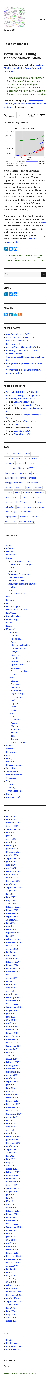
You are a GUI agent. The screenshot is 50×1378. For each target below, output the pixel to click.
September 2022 (13, 916)
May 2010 (10, 1240)
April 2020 (11, 955)
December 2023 (13, 878)
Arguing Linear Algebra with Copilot (23, 347)
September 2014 (13, 1081)
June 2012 (10, 1159)
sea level (21, 507)
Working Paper (18, 742)
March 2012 (11, 1169)
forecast (8, 487)
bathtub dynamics (23, 258)
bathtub (26, 454)
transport (23, 517)
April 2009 (11, 1279)
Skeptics (12, 590)
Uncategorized (13, 797)
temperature (25, 512)
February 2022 (12, 929)
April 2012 (11, 1165)
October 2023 (12, 884)
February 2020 (13, 962)
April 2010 (11, 1243)
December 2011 (13, 1178)
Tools (9, 781)
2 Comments (40, 260)
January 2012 (12, 1175)
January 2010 (12, 1253)
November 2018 (13, 1001)
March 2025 (11, 842)
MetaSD (9, 30)
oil (16, 502)
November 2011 (13, 1182)
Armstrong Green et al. (19, 561)
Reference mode (13, 765)
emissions (19, 260)
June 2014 (10, 1088)
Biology (14, 681)
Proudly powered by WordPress (24, 1374)
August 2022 (12, 920)
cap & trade (21, 463)
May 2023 (10, 900)
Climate (27, 255)
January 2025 (12, 849)
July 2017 (10, 1052)
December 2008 (13, 1292)
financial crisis (28, 260)
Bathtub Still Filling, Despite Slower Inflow (22, 56)
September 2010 (13, 1227)
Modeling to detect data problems (22, 350)
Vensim (34, 517)
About (16, 424)
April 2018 (11, 1023)
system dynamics (36, 507)
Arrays (14, 642)
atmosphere (10, 258)
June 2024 (10, 861)
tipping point (11, 517)
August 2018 (11, 1010)
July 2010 (10, 1233)
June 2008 (10, 1311)
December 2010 (13, 1217)
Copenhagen (11, 473)
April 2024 (11, 868)
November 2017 (13, 1039)
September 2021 (13, 933)
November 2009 (13, 1259)
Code (13, 716)
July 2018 (10, 1013)
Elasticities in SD (22, 431)
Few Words (11, 613)
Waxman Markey (26, 521)
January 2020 (12, 965)
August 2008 (12, 1305)
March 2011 (11, 1207)
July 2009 (10, 1269)
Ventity (11, 787)
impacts (12, 571)
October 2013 (12, 1110)
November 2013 (13, 1107)
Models (24, 497)
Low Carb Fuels (15, 577)
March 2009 (12, 1282)
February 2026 (12, 823)
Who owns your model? (17, 341)
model (16, 497)
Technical (13, 632)
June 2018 (10, 1017)
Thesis (14, 732)
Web (13, 674)
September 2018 (13, 1007)
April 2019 (11, 991)
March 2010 (11, 1246)
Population (16, 703)
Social (14, 710)
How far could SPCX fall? (17, 334)
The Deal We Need (16, 593)
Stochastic (16, 668)
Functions (15, 658)
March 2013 (11, 1133)
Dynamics (15, 687)
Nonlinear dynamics (20, 661)
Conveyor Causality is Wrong (27, 405)
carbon (33, 258)
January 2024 (12, 874)
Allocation (16, 639)
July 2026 (10, 816)
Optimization (17, 665)
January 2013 (12, 1140)
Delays (14, 652)
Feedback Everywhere (16, 610)
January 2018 (12, 1033)
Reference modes (14, 353)
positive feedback (36, 502)
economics (21, 478)
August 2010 (11, 1230)
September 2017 (13, 1046)
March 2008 (12, 1321)
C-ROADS (9, 463)
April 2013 (11, 1130)
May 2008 (10, 1314)
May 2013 (10, 1127)
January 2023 (12, 910)
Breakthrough (31, 458)
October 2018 (12, 1004)
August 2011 (11, 1191)
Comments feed (13, 1346)
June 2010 (10, 1237)
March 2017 (11, 1059)
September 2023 (13, 887)
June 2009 (10, 1272)
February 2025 (12, 845)
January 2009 (12, 1288)
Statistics (10, 768)
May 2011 (10, 1201)
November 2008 (13, 1295)
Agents (14, 635)
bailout (15, 454)
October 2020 (12, 946)
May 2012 (10, 1162)
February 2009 (13, 1285)
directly (42, 222)
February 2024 (12, 871)
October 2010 (12, 1224)
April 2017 (10, 1055)
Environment (17, 697)
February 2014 (12, 1098)
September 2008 (13, 1301)
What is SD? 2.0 (29, 421)
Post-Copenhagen (16, 580)
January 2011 (12, 1214)
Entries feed (11, 1343)
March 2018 (11, 1026)
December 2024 (13, 852)
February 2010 (12, 1250)
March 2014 (11, 1094)
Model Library (12, 629)
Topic (11, 677)
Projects (10, 762)
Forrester (19, 487)
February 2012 (12, 1172)
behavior (10, 551)
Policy (22, 502)
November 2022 (13, 913)
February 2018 (12, 1030)
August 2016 (11, 1075)
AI (7, 542)
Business (10, 555)
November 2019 (13, 971)
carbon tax (10, 468)
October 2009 (12, 1262)
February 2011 (12, 1211)
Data (8, 597)
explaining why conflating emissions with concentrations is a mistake (25, 103)
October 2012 (12, 1146)
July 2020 (10, 952)
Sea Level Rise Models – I (25, 402)
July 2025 (10, 832)
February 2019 (12, 997)
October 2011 (12, 1185)
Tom (5, 255)
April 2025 (11, 839)
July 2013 (10, 1120)
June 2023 (10, 897)
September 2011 (13, 1188)
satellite (33, 239)
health (17, 492)
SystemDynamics (37, 255)
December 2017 (13, 1036)
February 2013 (12, 1136)
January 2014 (12, 1101)
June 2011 (10, 1198)
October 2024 (12, 855)
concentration (9, 260)
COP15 (30, 468)
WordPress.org (13, 1349)
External (15, 720)
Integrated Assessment (34, 492)
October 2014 (12, 1078)
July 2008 (10, 1308)
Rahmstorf (10, 507)
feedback (18, 483)
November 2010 (13, 1220)
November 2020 (13, 942)
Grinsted (38, 487)
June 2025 (10, 836)
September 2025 (13, 829)
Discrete (15, 655)
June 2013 (10, 1123)
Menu (42, 19)
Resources (16, 707)
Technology (10, 512)
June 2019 (10, 984)
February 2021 (12, 939)
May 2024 (10, 865)
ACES (7, 454)
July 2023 (10, 894)
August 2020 (12, 949)
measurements (11, 242)
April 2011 (10, 1204)
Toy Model (16, 739)
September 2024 (13, 858)
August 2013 (11, 1117)
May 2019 (10, 988)
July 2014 (10, 1085)
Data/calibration (18, 648)
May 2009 (10, 1275)
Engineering (17, 694)
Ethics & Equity (13, 606)
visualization (10, 521)
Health (14, 700)
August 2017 (11, 1049)
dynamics (9, 478)
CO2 (38, 258)
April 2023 (11, 903)
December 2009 (13, 1256)
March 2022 (11, 926)
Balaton (9, 548)
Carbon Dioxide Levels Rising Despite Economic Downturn (23, 68)
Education (11, 600)
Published (15, 729)
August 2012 (11, 1153)
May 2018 (10, 1020)
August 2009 (12, 1266)
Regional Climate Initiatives (21, 584)
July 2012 (10, 1156)
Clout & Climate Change (19, 564)
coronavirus (25, 473)
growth (8, 492)
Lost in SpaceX (13, 344)
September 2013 (13, 1114)
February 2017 (12, 1062)
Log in (9, 1340)
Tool (13, 736)
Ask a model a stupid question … (21, 337)
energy (8, 483)
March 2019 (11, 994)
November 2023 (13, 881)
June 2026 (10, 819)
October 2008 (12, 1298)
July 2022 (10, 923)
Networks (10, 752)
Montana (35, 497)
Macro (14, 723)
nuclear (8, 502)
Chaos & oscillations (20, 645)
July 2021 (10, 936)
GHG (28, 487)
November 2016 (13, 1068)
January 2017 (12, 1065)
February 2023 (12, 907)
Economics (16, 690)
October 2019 (12, 975)
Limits (7, 497)
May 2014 (10, 1091)
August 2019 (11, 978)
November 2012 (13, 1143)
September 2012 (13, 1149)
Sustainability (12, 771)
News (8, 755)
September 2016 (13, 1072)
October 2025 (12, 826)
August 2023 (11, 891)
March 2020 (11, 958)
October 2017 (12, 1043)
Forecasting (11, 619)
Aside (8, 545)
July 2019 (10, 981)
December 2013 (13, 1104)
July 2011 (10, 1195)
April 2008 (11, 1317)
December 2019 (13, 968)
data (35, 473)
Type (10, 713)
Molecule (15, 726)
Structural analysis (20, 671)
